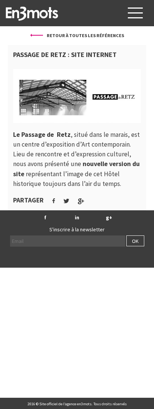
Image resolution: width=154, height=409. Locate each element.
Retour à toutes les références (85, 35)
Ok (135, 241)
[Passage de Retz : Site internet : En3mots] (32, 13)
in (77, 217)
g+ (109, 217)
